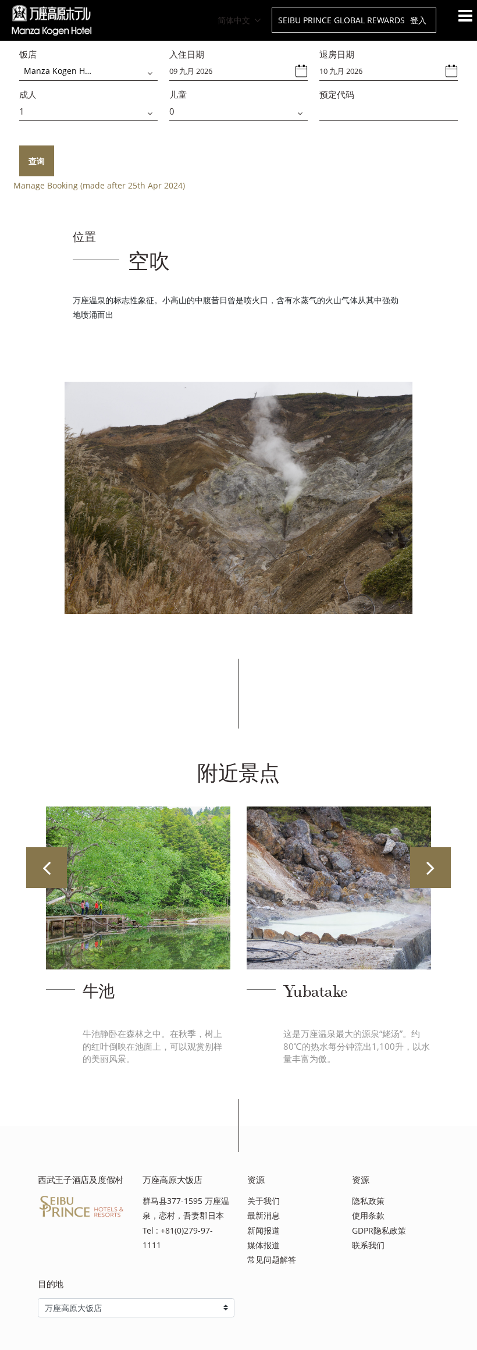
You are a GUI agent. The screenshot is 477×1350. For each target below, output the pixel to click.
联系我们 (368, 1244)
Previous (46, 867)
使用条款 (368, 1215)
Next (430, 867)
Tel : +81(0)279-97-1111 (178, 1237)
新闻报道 (263, 1230)
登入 (418, 20)
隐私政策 (368, 1200)
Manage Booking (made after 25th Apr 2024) (99, 185)
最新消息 (263, 1215)
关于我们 (263, 1200)
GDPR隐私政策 (379, 1230)
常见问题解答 (271, 1259)
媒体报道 (263, 1244)
